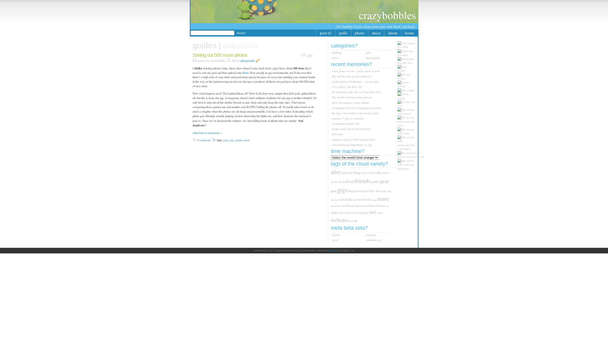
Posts (371, 235)
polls (343, 33)
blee (350, 173)
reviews (369, 205)
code (377, 172)
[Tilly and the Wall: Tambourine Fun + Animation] (408, 149)
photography (248, 61)
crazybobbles (387, 15)
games (375, 182)
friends (362, 181)
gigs (231, 140)
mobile (357, 199)
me (389, 191)
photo (360, 33)
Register (336, 235)
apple (344, 173)
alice (336, 172)
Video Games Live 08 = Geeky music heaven (356, 71)
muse (376, 33)
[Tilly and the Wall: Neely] (408, 133)
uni (372, 212)
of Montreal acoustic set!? (346, 123)
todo (346, 212)
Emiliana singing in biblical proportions (353, 139)
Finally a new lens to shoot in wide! (351, 129)
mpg (374, 199)
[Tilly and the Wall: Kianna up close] (408, 125)
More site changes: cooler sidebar (350, 102)
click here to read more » (207, 133)
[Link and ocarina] (408, 78)
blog (356, 172)
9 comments (204, 140)
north (345, 205)
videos (379, 212)
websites (340, 219)
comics (386, 173)
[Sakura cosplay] (408, 98)
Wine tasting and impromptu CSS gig (352, 145)
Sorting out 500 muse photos (220, 55)
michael (335, 199)
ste (387, 206)
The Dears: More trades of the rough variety (355, 113)
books (364, 173)
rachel (359, 206)
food (350, 181)
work (353, 220)
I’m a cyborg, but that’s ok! (347, 87)
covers (334, 182)
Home (409, 33)
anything (337, 52)
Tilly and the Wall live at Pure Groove (352, 97)
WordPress (334, 250)
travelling (363, 212)
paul (352, 206)
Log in (335, 240)
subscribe (240, 45)
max (384, 191)
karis (365, 191)
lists (378, 191)
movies (366, 199)
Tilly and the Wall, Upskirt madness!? (352, 76)
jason (357, 191)
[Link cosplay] (407, 90)
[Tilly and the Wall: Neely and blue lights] (408, 168)
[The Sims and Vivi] (408, 106)
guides (238, 140)
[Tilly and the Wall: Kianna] (408, 113)
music (335, 58)
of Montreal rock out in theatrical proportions (357, 108)
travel (353, 212)
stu (341, 212)
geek (368, 52)
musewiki (336, 206)
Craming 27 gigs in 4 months (348, 118)
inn (351, 190)
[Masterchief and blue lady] (408, 62)
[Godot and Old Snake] (408, 55)
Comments (373, 240)
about (393, 33)
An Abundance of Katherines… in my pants (355, 81)
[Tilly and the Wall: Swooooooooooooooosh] (412, 156)
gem (225, 140)
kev (372, 190)
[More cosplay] (408, 70)
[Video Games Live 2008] (408, 47)
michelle (346, 199)
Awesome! (337, 134)
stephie (335, 212)
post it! (326, 33)
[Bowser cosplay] (408, 86)
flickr (245, 73)
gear (384, 180)
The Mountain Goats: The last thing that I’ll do (356, 92)
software (380, 206)
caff (370, 173)
